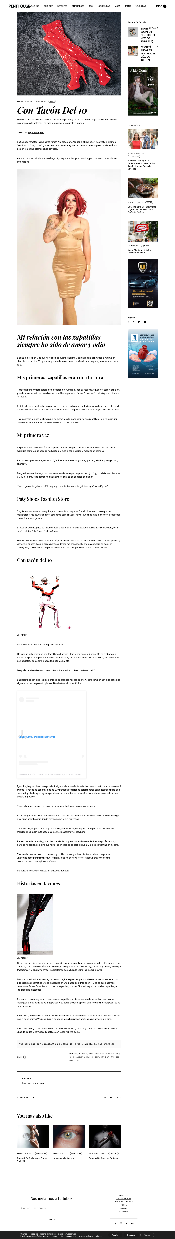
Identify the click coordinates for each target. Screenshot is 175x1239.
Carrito (123, 1208)
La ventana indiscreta (63, 1158)
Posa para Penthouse (124, 1202)
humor (89, 1057)
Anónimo (41, 101)
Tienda (124, 1205)
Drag (91, 1054)
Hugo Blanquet (36, 132)
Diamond (83, 1054)
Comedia (73, 1054)
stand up (105, 1057)
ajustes (99, 1236)
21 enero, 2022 (59, 1153)
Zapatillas (74, 1060)
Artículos (123, 1195)
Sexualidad (41, 1153)
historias (114, 1054)
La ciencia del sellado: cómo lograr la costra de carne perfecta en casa (142, 209)
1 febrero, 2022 (24, 1153)
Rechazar (131, 1235)
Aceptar (115, 1235)
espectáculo (101, 1054)
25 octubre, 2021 (97, 1153)
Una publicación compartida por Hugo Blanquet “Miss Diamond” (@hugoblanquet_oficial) (64, 774)
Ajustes (147, 1235)
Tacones (115, 1057)
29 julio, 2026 (134, 246)
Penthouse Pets (123, 1199)
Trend (52, 101)
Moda (146, 246)
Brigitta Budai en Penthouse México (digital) (148, 53)
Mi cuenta (123, 1211)
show (96, 1057)
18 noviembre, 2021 (25, 101)
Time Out (113, 1153)
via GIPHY (22, 635)
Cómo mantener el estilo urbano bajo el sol (139, 251)
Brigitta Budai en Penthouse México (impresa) (148, 35)
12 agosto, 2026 (135, 153)
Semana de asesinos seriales (103, 1158)
